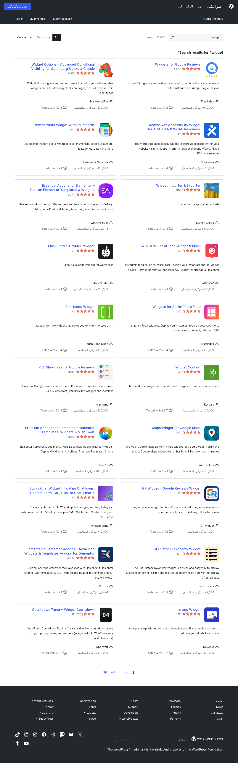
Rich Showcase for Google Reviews (67, 367)
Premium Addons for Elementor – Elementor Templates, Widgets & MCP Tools (60, 430)
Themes (176, 706)
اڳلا (105, 672)
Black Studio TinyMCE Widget (71, 246)
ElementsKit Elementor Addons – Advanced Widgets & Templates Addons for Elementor (59, 551)
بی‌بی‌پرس (46, 712)
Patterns (175, 718)
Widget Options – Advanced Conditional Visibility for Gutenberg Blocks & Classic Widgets (63, 66)
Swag (91, 718)
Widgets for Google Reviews (178, 64)
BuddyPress (45, 718)
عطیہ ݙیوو (90, 712)
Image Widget (189, 610)
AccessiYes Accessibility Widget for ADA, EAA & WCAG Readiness (174, 127)
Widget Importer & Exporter (178, 185)
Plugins (176, 712)
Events (92, 706)
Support (133, 706)
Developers (131, 712)
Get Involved (88, 700)
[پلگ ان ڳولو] (172, 37)
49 (113, 672)
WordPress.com (42, 700)
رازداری (219, 718)
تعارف (219, 700)
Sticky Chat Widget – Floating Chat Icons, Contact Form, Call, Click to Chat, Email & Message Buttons (62, 490)
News (219, 706)
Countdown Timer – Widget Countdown (63, 610)
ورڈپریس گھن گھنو (17, 6)
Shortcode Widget (80, 307)
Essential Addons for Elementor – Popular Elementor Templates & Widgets (62, 187)
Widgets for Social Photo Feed (176, 307)
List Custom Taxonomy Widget (176, 549)
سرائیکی (183, 739)
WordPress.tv (128, 718)
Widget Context (188, 367)
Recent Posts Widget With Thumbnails (64, 125)
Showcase (174, 700)
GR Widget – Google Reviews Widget (171, 488)
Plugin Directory (213, 18)
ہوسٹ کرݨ (217, 712)
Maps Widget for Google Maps (176, 428)
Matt (49, 706)
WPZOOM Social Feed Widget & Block (171, 246)
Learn (134, 700)
